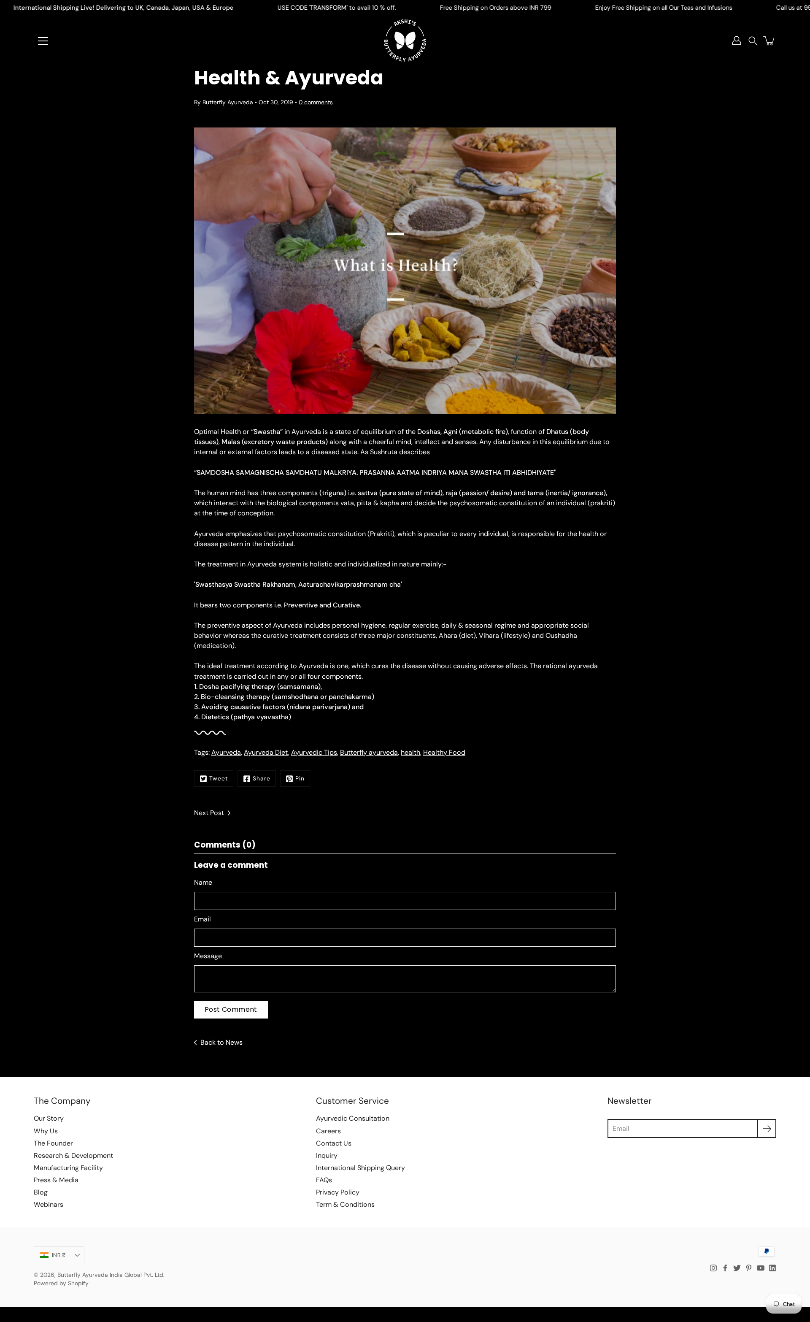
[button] (753, 41)
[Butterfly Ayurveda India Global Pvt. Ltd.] (405, 40)
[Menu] (43, 41)
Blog (41, 1192)
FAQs (324, 1180)
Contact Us (333, 1143)
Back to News (221, 1042)
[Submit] (766, 1128)
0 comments (316, 102)
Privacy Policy (337, 1192)
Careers (328, 1131)
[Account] (736, 40)
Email (202, 919)
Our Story (49, 1118)
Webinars (48, 1204)
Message (208, 955)
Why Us (46, 1131)
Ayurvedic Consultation (352, 1118)
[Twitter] (737, 1268)
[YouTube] (760, 1268)
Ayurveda (226, 752)
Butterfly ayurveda (369, 752)
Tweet (218, 778)
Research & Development (73, 1155)
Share (261, 778)
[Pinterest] (749, 1268)
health (410, 752)
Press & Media (56, 1180)
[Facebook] (725, 1268)
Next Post (209, 812)
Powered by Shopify (61, 1283)
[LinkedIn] (772, 1268)
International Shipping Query (360, 1167)
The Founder (53, 1143)
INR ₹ (58, 1255)
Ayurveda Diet (266, 752)
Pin (300, 778)
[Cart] (769, 40)
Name (203, 882)
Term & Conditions (345, 1204)
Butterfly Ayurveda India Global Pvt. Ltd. (111, 1275)
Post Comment (231, 1009)
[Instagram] (713, 1268)
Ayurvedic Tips (314, 752)
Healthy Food (444, 752)
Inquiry (327, 1155)
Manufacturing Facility (68, 1167)
